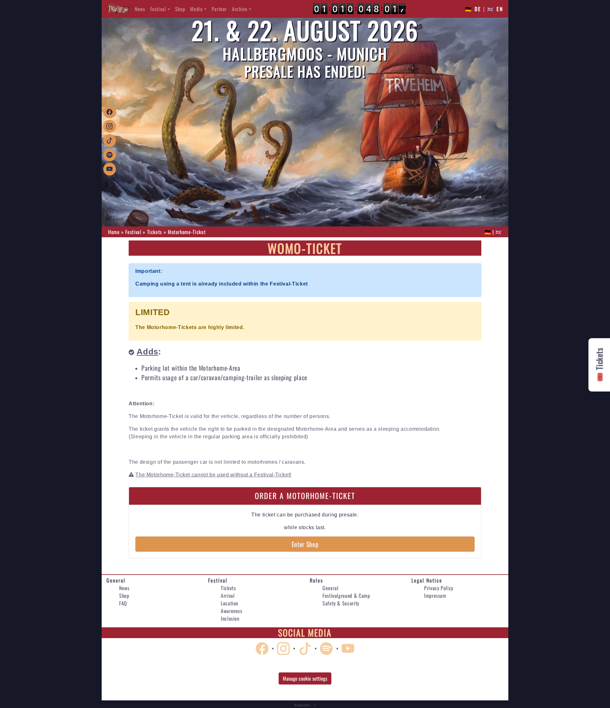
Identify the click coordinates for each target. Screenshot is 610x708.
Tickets (228, 588)
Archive (239, 9)
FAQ (123, 603)
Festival (158, 9)
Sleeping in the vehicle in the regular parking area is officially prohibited (219, 436)
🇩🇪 (488, 232)
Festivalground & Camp (346, 595)
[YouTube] (109, 168)
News (140, 9)
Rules (316, 580)
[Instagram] (109, 125)
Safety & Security (340, 603)
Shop (180, 9)
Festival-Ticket (272, 474)
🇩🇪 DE (473, 9)
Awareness (231, 611)
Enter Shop (305, 544)
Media (196, 9)
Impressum (435, 595)
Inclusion (230, 618)
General (115, 580)
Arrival (227, 595)
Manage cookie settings (305, 678)
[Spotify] (109, 154)
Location (229, 603)
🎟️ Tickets (599, 364)
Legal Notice (426, 580)
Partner (219, 9)
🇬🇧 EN (495, 9)
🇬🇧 (498, 232)
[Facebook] (109, 111)
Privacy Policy (438, 588)
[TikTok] (109, 140)
